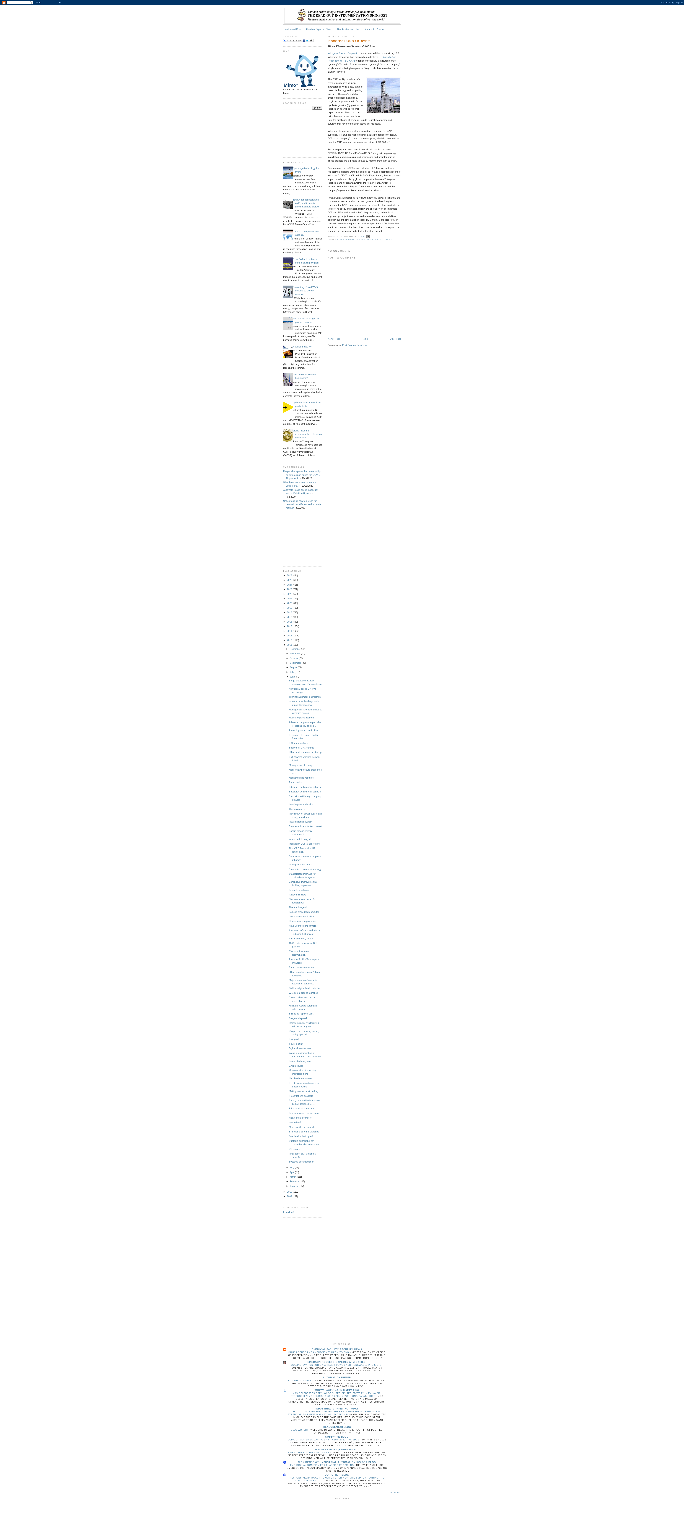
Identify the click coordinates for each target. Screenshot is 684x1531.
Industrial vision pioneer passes (305, 1113)
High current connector (300, 1117)
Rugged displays (297, 894)
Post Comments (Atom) (354, 345)
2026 (290, 575)
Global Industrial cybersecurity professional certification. (307, 434)
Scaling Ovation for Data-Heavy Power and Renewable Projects (336, 1365)
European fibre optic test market (305, 826)
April (292, 1172)
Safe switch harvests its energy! (305, 869)
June (293, 676)
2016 (290, 621)
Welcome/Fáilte (293, 29)
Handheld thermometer (300, 1078)
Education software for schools (305, 787)
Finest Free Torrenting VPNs (309, 1452)
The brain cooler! (297, 809)
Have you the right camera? (303, 925)
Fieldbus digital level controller (304, 988)
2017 (290, 617)
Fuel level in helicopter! (301, 1136)
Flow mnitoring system (300, 821)
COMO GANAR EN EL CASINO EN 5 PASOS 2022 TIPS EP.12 (324, 1439)
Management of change (301, 765)
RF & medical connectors (302, 1108)
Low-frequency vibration (301, 804)
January (294, 1186)
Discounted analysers (300, 1061)
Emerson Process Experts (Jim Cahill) (337, 1362)
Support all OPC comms (301, 747)
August (294, 667)
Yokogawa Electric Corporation (343, 53)
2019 (290, 608)
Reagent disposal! (298, 1018)
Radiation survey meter (301, 938)
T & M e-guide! (296, 1043)
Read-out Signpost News (319, 29)
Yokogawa (386, 240)
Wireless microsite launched (303, 993)
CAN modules (296, 1065)
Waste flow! (295, 1122)
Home (365, 339)
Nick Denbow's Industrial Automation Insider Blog (337, 1462)
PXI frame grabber (298, 743)
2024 (290, 584)
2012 (290, 640)
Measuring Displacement (301, 717)
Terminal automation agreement (305, 696)
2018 (290, 612)
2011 (290, 645)
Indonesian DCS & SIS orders (304, 843)
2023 (290, 589)
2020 (290, 603)
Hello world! (299, 1430)
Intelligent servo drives (300, 864)
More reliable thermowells (302, 1127)
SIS (376, 240)
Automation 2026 (300, 1380)
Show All (395, 1493)
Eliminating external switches (304, 1131)
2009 (290, 1196)
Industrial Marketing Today (337, 1408)
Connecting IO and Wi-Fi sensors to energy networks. (305, 291)
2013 (290, 635)
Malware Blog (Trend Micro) (337, 1449)
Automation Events (374, 29)
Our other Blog (337, 1475)
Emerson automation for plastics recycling (322, 1465)
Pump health (295, 782)
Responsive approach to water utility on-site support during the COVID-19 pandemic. (302, 475)
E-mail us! (288, 1212)
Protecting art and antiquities (303, 730)
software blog (337, 1436)
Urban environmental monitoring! (305, 752)
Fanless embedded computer (304, 912)
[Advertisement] (301, 135)
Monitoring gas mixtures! (301, 777)
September (296, 663)
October (294, 658)
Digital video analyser (300, 1048)
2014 (290, 631)
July (292, 672)
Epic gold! (294, 1039)
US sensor (294, 1149)
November (295, 653)
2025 (290, 580)
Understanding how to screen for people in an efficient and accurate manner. (302, 504)
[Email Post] (368, 236)
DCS (358, 240)
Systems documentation (301, 1161)
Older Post (395, 339)
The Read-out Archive (348, 29)
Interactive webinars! (299, 890)
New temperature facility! (302, 916)
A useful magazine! (302, 346)
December (295, 649)
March (293, 1177)
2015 (290, 626)
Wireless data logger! (300, 839)
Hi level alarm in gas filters (302, 921)
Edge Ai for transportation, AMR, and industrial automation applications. (306, 203)
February (295, 1181)
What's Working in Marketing (337, 1390)
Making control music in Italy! (304, 1091)
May (292, 1167)
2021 (290, 598)
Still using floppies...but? (301, 1013)
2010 (290, 1191)
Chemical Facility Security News (337, 1349)
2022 (290, 594)
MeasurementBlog (337, 1427)
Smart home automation (301, 967)
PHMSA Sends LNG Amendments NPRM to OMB (319, 1352)
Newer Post (334, 339)
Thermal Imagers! (298, 907)
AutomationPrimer (337, 1377)
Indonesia (367, 240)
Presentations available (301, 1096)
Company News (345, 240)
